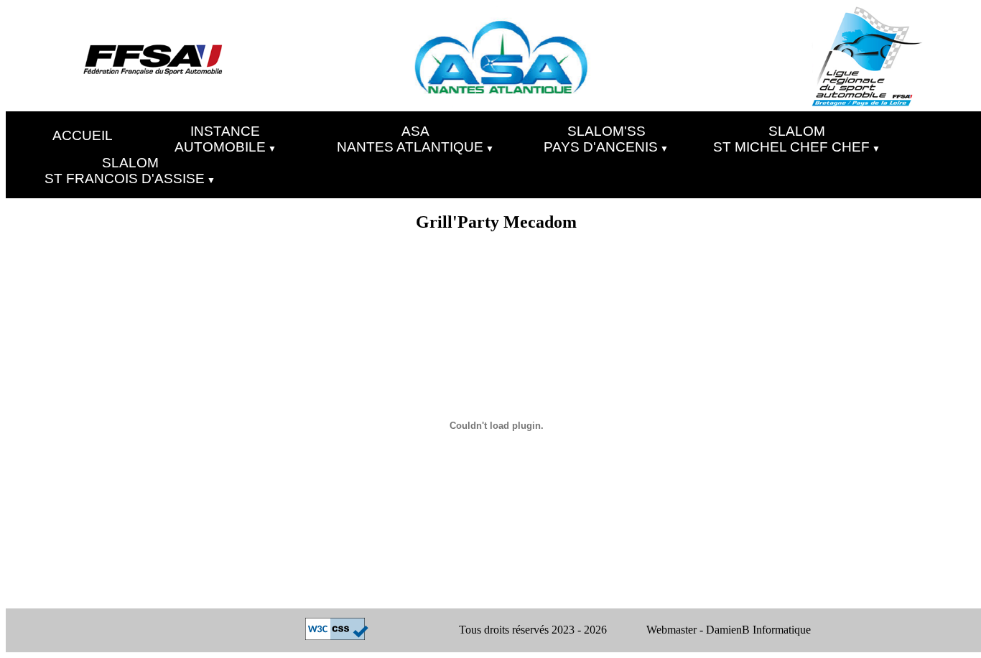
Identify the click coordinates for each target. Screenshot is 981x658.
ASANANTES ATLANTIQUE (410, 138)
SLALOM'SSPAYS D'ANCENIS (601, 138)
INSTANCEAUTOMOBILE (220, 138)
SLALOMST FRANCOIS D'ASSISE (125, 169)
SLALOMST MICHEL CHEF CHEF (791, 138)
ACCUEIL (82, 135)
